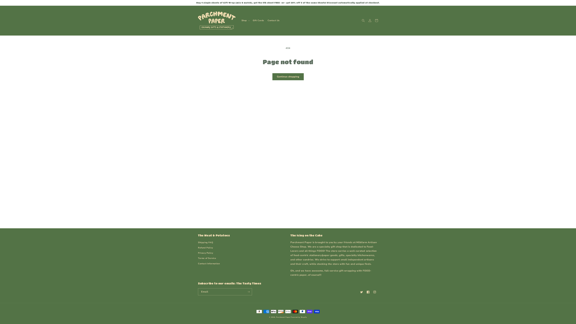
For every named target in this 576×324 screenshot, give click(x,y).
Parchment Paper (283, 317)
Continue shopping (288, 76)
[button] (245, 20)
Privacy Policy (205, 253)
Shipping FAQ (205, 242)
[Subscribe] (248, 291)
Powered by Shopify (299, 317)
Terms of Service (207, 258)
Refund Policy (205, 247)
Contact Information (209, 263)
